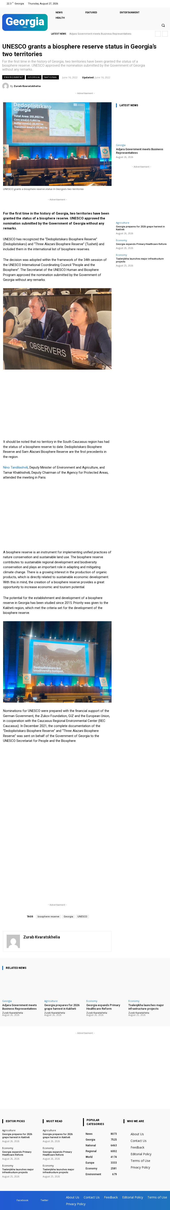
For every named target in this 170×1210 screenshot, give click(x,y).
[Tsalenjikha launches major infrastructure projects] (148, 985)
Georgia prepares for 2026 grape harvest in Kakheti (140, 228)
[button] (163, 25)
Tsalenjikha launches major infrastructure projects (146, 1006)
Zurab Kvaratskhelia (27, 86)
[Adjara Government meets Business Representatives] (141, 126)
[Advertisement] (57, 406)
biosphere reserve (48, 916)
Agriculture (122, 222)
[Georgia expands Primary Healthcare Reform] (106, 985)
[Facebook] (158, 3)
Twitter (44, 1200)
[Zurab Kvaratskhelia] (6, 86)
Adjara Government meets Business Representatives (100, 33)
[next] (165, 34)
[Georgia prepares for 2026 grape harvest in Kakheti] (64, 985)
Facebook (22, 1200)
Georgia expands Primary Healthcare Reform (141, 244)
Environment (13, 77)
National (50, 77)
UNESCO (82, 916)
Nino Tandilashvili (15, 467)
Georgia (34, 77)
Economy (121, 240)
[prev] (158, 34)
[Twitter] (164, 3)
